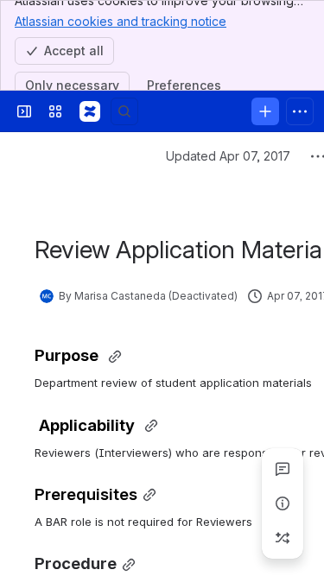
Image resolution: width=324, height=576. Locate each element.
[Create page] (282, 538)
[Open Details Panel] (282, 503)
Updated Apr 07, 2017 (228, 156)
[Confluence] (90, 111)
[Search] (124, 111)
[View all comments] (282, 469)
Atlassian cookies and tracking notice (120, 21)
